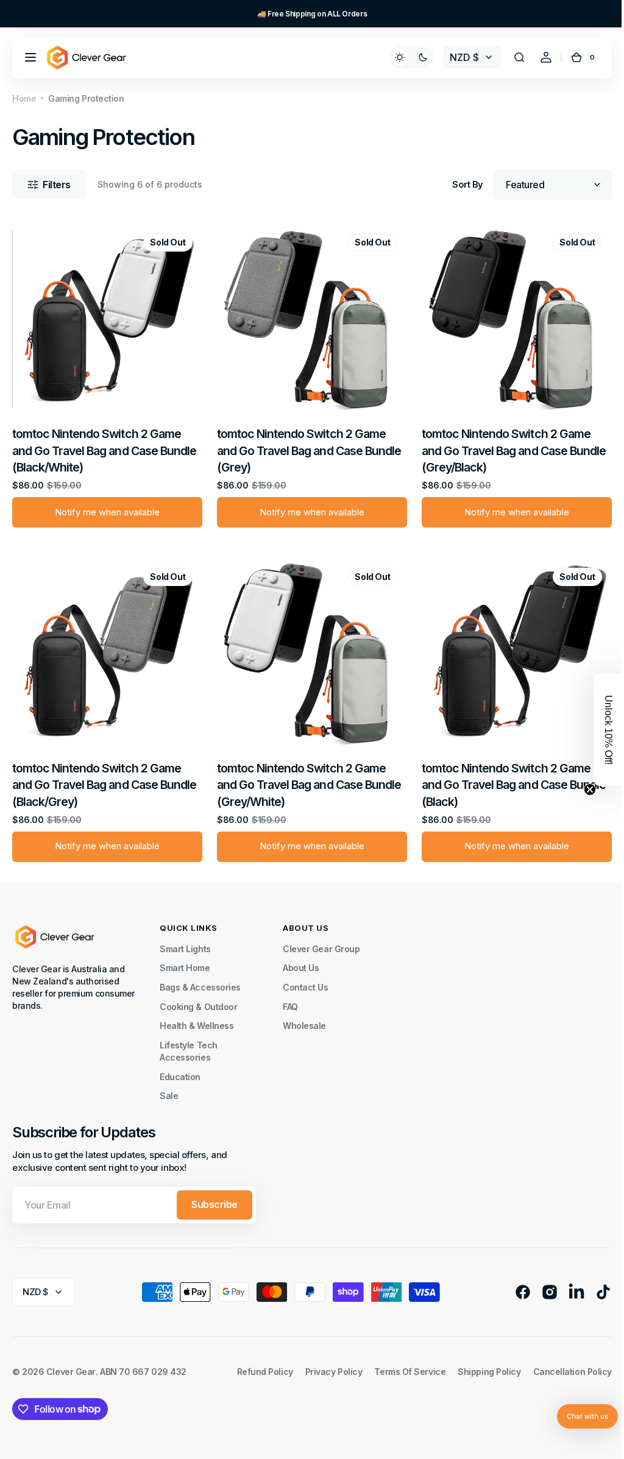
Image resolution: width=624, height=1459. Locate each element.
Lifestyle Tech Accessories (189, 1045)
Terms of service (400, 1365)
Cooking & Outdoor (198, 1000)
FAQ (290, 1000)
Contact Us (305, 981)
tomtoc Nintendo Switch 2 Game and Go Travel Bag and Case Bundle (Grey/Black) (508, 447)
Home (24, 98)
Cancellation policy (563, 1365)
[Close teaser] (581, 789)
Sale (169, 1089)
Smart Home (185, 961)
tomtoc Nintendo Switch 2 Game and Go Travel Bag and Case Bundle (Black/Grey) (104, 779)
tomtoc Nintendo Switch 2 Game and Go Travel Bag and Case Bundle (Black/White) (104, 447)
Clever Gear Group (321, 943)
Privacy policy (324, 1365)
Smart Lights (185, 943)
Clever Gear (71, 1365)
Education (180, 1070)
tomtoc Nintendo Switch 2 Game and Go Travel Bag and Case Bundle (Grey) (306, 447)
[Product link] (105, 377)
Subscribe (214, 1198)
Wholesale (304, 1019)
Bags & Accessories (200, 981)
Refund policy (256, 1365)
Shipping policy (479, 1365)
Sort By (458, 184)
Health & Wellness (196, 1019)
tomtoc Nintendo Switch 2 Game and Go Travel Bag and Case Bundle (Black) (508, 779)
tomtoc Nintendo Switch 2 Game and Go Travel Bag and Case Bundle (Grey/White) (306, 779)
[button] (30, 57)
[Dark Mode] (402, 57)
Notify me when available (106, 509)
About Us (301, 961)
